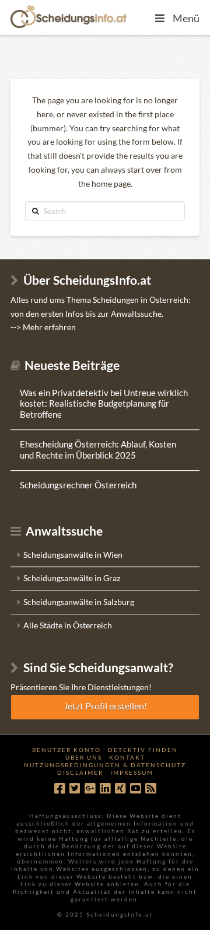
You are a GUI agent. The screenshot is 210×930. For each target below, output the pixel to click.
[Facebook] (59, 788)
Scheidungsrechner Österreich (78, 485)
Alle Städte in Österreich (67, 625)
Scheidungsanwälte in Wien (73, 555)
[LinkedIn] (105, 788)
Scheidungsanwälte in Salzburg (78, 602)
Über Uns (83, 757)
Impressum (131, 772)
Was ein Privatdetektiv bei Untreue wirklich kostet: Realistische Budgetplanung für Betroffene (104, 403)
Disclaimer (80, 772)
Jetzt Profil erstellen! (105, 705)
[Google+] (90, 788)
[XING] (120, 788)
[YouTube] (135, 788)
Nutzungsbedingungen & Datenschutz (105, 764)
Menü (186, 18)
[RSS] (150, 788)
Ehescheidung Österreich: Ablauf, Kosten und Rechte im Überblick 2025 (98, 449)
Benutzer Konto (66, 749)
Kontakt (127, 757)
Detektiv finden (143, 749)
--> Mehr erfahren (43, 327)
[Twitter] (74, 788)
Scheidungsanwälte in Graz (71, 578)
